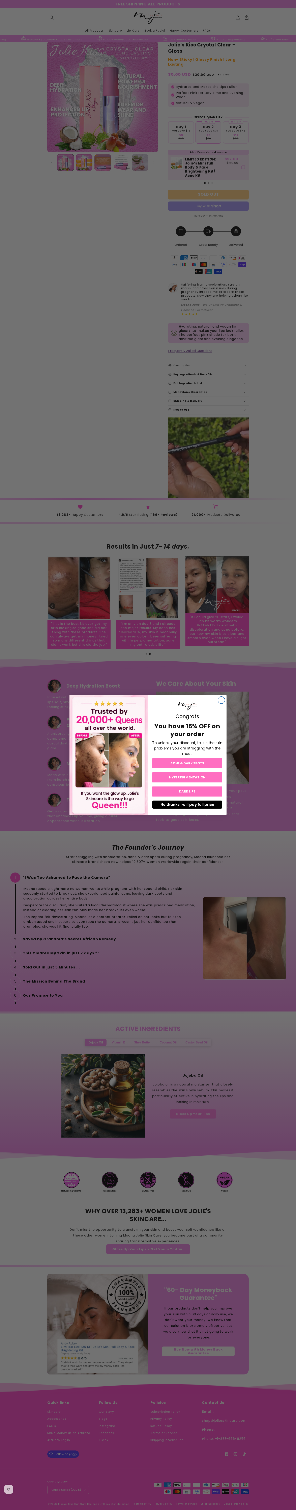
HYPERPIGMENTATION (187, 777)
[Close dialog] (221, 700)
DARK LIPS (187, 791)
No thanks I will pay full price (187, 804)
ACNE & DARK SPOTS (187, 763)
